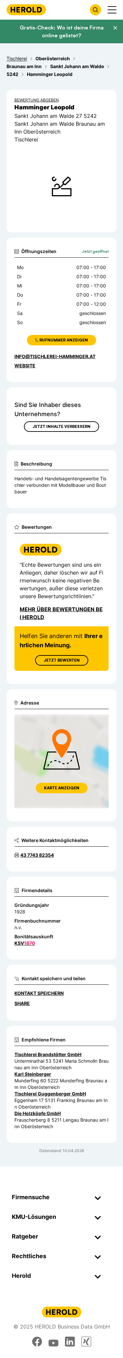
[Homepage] (26, 9)
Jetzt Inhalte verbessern (61, 426)
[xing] (86, 1342)
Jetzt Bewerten (62, 660)
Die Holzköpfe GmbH (37, 1113)
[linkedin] (70, 1342)
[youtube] (53, 1342)
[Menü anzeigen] (112, 9)
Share (22, 1003)
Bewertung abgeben (36, 100)
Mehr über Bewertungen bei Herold (61, 613)
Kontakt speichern (39, 993)
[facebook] (37, 1342)
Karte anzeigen (61, 787)
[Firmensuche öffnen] (95, 9)
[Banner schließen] (115, 28)
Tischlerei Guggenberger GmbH (50, 1093)
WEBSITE (24, 365)
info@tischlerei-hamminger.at (54, 356)
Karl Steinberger (32, 1074)
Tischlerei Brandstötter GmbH (47, 1054)
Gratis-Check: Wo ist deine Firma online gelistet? (62, 31)
